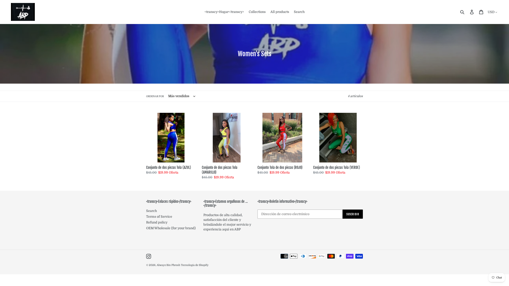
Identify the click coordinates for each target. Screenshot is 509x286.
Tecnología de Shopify (195, 265)
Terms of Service (159, 216)
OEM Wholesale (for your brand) (171, 228)
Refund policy (156, 222)
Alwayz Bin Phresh (168, 265)
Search (151, 211)
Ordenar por (155, 96)
